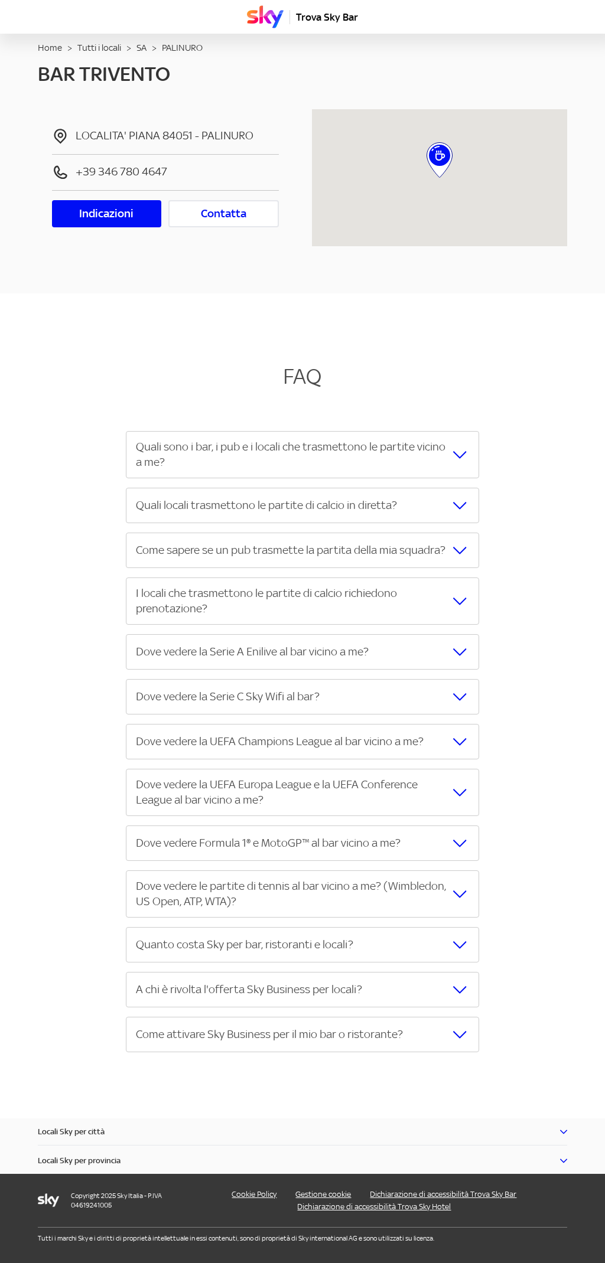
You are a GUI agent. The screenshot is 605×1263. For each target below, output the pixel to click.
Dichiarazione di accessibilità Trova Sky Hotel (374, 1207)
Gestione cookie (323, 1194)
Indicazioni (106, 213)
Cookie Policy (254, 1194)
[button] (302, 455)
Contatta (223, 213)
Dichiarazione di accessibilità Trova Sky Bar (443, 1194)
